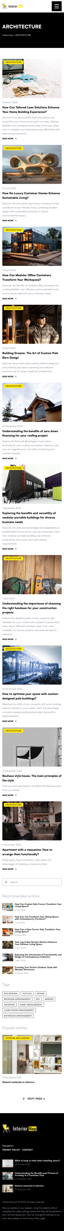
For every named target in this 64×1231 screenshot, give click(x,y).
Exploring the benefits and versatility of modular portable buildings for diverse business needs (29, 517)
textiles (27, 993)
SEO (38, 999)
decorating (11, 993)
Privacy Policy (33, 1218)
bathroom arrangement (18, 1016)
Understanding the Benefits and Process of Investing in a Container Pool (36, 1174)
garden (49, 999)
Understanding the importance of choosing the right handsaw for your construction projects (31, 608)
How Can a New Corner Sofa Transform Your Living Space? (37, 930)
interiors (9, 1005)
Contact (27, 1149)
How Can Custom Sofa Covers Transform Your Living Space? (38, 905)
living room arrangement (19, 1010)
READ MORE (7, 138)
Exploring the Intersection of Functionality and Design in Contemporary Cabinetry (38, 956)
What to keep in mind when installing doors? (37, 1160)
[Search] (6, 882)
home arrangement (31, 1005)
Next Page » (36, 1098)
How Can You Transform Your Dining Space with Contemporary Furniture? (37, 918)
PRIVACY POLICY (11, 1149)
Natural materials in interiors (18, 1082)
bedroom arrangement (17, 999)
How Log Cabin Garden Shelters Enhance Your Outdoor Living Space (36, 943)
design (41, 993)
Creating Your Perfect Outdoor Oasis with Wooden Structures (36, 968)
